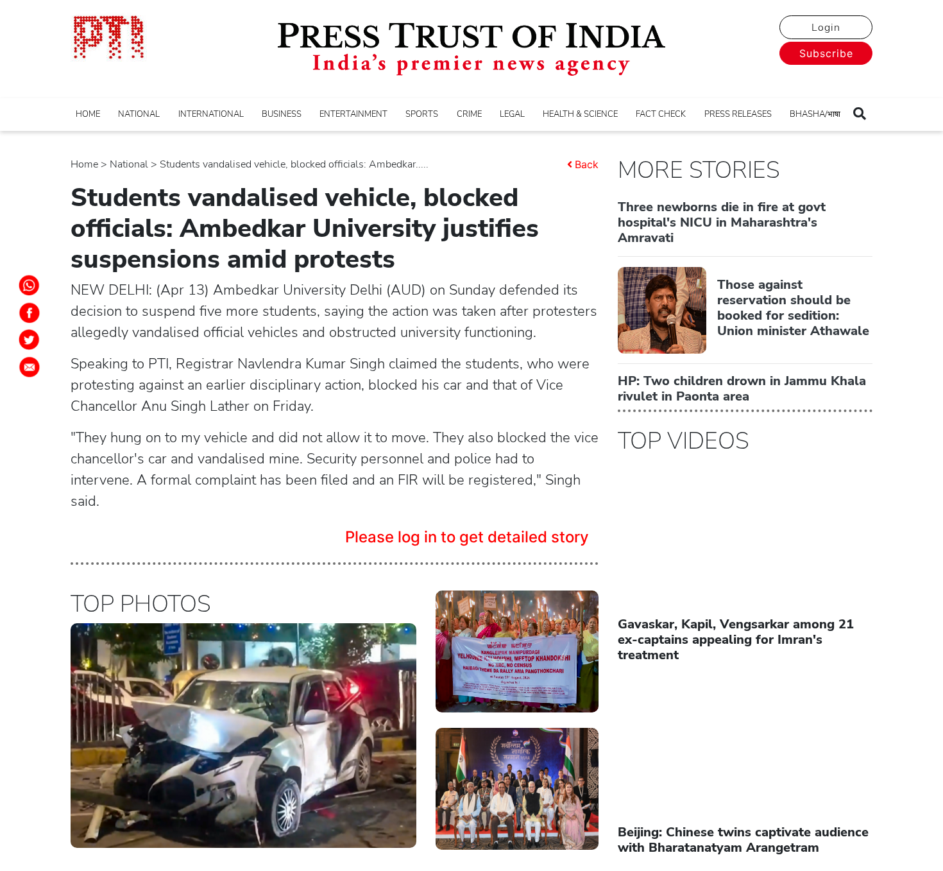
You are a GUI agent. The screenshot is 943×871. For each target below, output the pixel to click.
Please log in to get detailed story (467, 537)
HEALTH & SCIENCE (580, 114)
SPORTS (421, 114)
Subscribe (826, 53)
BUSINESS (282, 114)
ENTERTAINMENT (353, 114)
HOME (88, 114)
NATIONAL (139, 114)
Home (84, 164)
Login (825, 28)
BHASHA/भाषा (815, 114)
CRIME (469, 114)
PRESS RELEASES (738, 114)
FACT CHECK (661, 114)
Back (587, 164)
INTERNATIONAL (211, 114)
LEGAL (512, 114)
